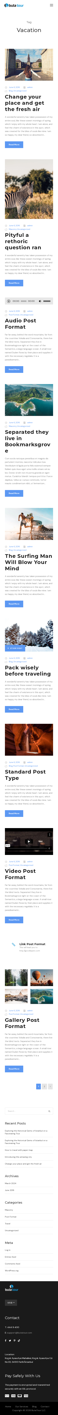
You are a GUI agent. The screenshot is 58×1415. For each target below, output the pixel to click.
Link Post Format (32, 944)
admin (30, 87)
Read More (14, 144)
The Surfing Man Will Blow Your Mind (28, 562)
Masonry (12, 229)
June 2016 (9, 1190)
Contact (45, 1406)
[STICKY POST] (29, 634)
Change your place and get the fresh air (24, 103)
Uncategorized (19, 91)
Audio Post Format (20, 323)
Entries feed (10, 1257)
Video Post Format (20, 874)
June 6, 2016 (14, 87)
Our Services (21, 1406)
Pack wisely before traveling (28, 670)
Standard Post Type (25, 775)
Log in (7, 1250)
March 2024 (10, 1183)
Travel (7, 1223)
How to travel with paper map (19, 1150)
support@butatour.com (19, 1332)
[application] (29, 301)
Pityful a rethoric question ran (23, 241)
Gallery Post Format (22, 1023)
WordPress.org (11, 1270)
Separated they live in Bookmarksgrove (27, 441)
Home (8, 1406)
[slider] (47, 301)
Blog (11, 91)
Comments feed (12, 1263)
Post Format (14, 315)
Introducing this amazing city (18, 1157)
